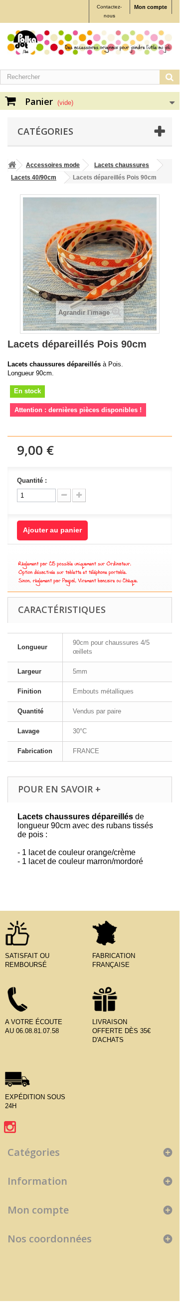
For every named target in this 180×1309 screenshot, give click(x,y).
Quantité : (32, 480)
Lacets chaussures (121, 165)
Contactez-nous (109, 11)
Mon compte (150, 7)
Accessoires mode (53, 165)
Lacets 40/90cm (33, 177)
